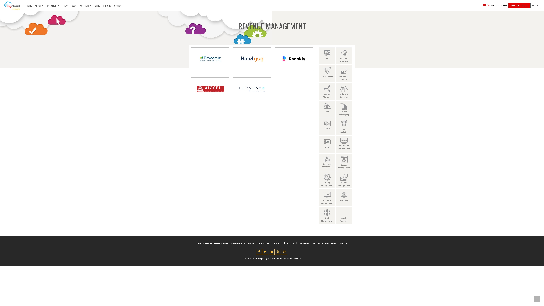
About (38, 5)
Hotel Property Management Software (212, 243)
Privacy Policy (303, 243)
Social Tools (277, 243)
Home (29, 5)
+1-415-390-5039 (499, 5)
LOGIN (535, 5)
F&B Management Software (242, 243)
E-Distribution (263, 243)
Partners (84, 5)
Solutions (52, 5)
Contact (118, 5)
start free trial (519, 5)
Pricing (107, 5)
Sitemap (343, 243)
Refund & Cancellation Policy (324, 243)
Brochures (290, 243)
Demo (97, 5)
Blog (74, 5)
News (66, 5)
